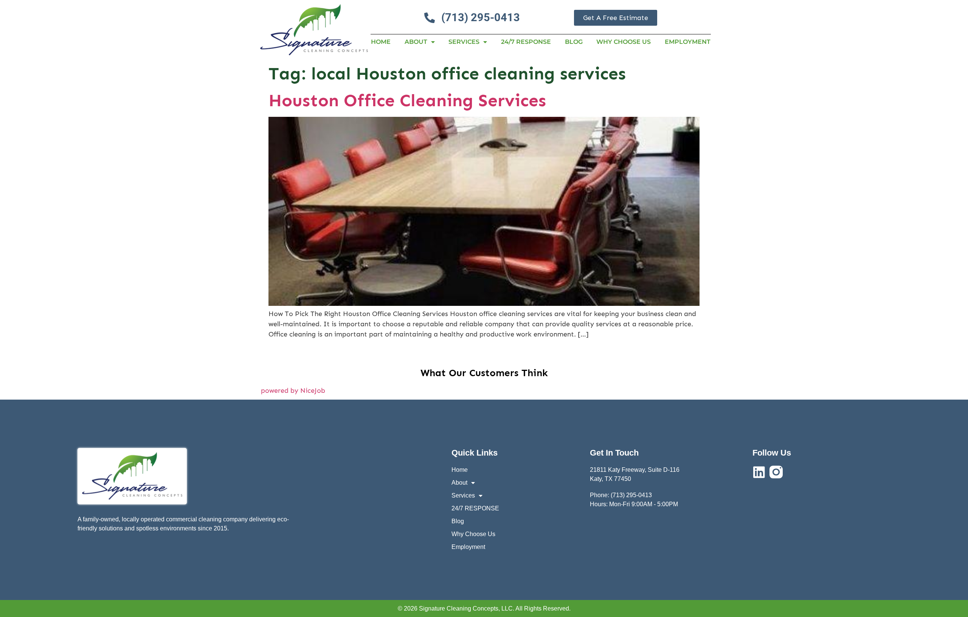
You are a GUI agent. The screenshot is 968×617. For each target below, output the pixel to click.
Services (463, 41)
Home (381, 41)
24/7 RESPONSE (526, 41)
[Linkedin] (759, 472)
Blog (574, 41)
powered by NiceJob (293, 390)
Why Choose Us (623, 41)
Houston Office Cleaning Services (407, 100)
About (416, 41)
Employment (687, 41)
